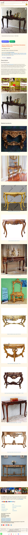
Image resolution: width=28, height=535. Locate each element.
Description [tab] (4, 57)
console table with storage (9, 54)
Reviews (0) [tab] (9, 57)
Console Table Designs (4, 7)
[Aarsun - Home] (11, 2)
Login (13, 504)
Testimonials (3, 507)
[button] (25, 8)
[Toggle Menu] (26, 2)
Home (1, 7)
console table (22, 53)
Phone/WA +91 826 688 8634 (6, 520)
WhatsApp (12, 41)
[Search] (26, 4)
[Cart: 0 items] (23, 2)
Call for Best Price (5, 41)
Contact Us (3, 504)
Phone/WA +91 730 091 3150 (6, 519)
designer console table (17, 54)
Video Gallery (14, 507)
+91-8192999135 (26, 0)
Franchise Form (14, 510)
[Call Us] (24, 2)
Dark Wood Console (10, 64)
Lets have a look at (8, 52)
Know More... (21, 499)
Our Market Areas (4, 510)
